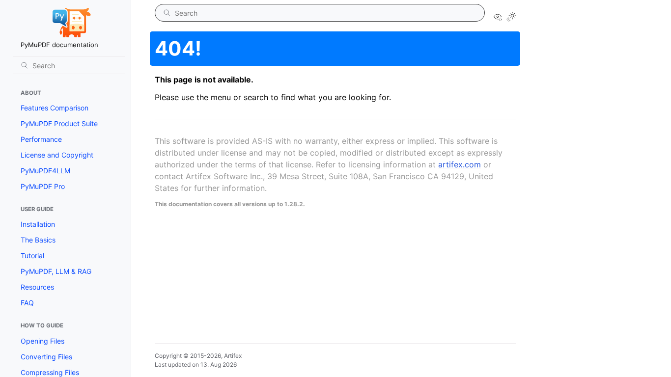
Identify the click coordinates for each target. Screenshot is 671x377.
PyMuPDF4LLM (45, 170)
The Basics (38, 240)
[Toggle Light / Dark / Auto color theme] (511, 17)
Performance (41, 139)
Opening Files (42, 341)
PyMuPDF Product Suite (59, 123)
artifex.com (459, 164)
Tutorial (32, 255)
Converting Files (46, 356)
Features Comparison (54, 108)
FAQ (27, 302)
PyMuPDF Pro (43, 186)
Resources (37, 287)
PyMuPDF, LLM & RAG (56, 271)
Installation (38, 224)
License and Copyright (57, 155)
